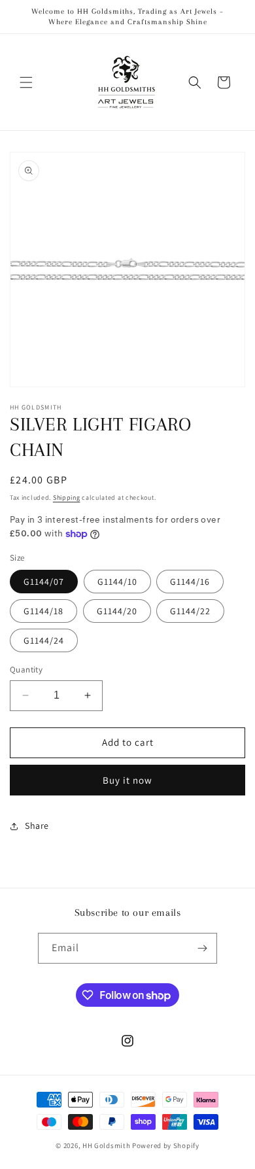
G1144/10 (117, 581)
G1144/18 (43, 611)
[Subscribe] (202, 948)
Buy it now (127, 780)
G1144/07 (44, 581)
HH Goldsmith (106, 1145)
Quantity (26, 669)
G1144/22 (190, 611)
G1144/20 (117, 611)
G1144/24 (44, 640)
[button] (26, 82)
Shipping (66, 497)
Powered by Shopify (165, 1145)
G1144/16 (190, 581)
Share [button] (37, 825)
